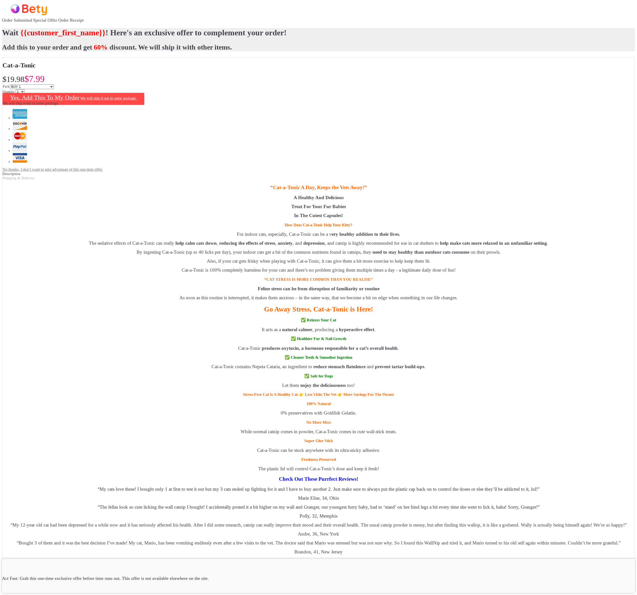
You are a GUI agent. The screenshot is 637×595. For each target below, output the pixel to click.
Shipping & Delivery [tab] (18, 178)
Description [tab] (11, 174)
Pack (6, 86)
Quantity (9, 92)
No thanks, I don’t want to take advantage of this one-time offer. (52, 169)
